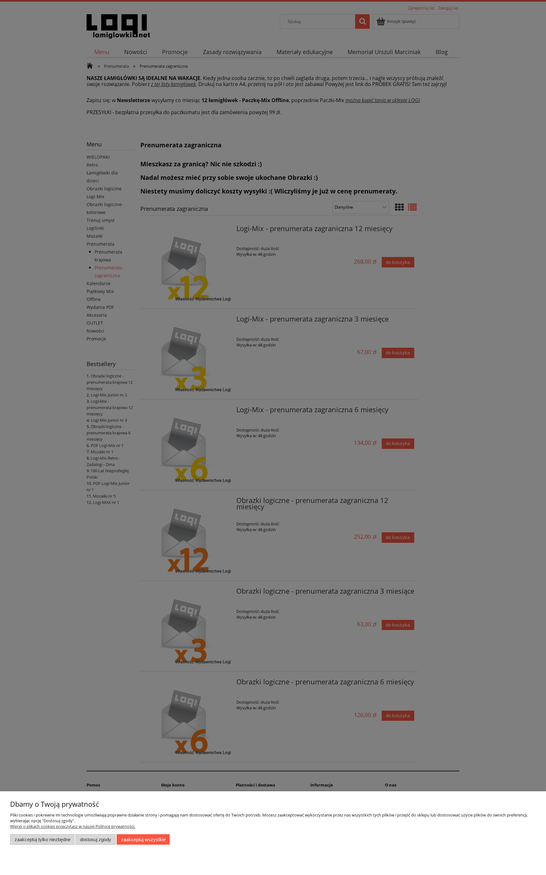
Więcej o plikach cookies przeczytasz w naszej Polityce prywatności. (72, 826)
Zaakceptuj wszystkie (143, 839)
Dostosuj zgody (95, 839)
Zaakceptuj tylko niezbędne (42, 839)
